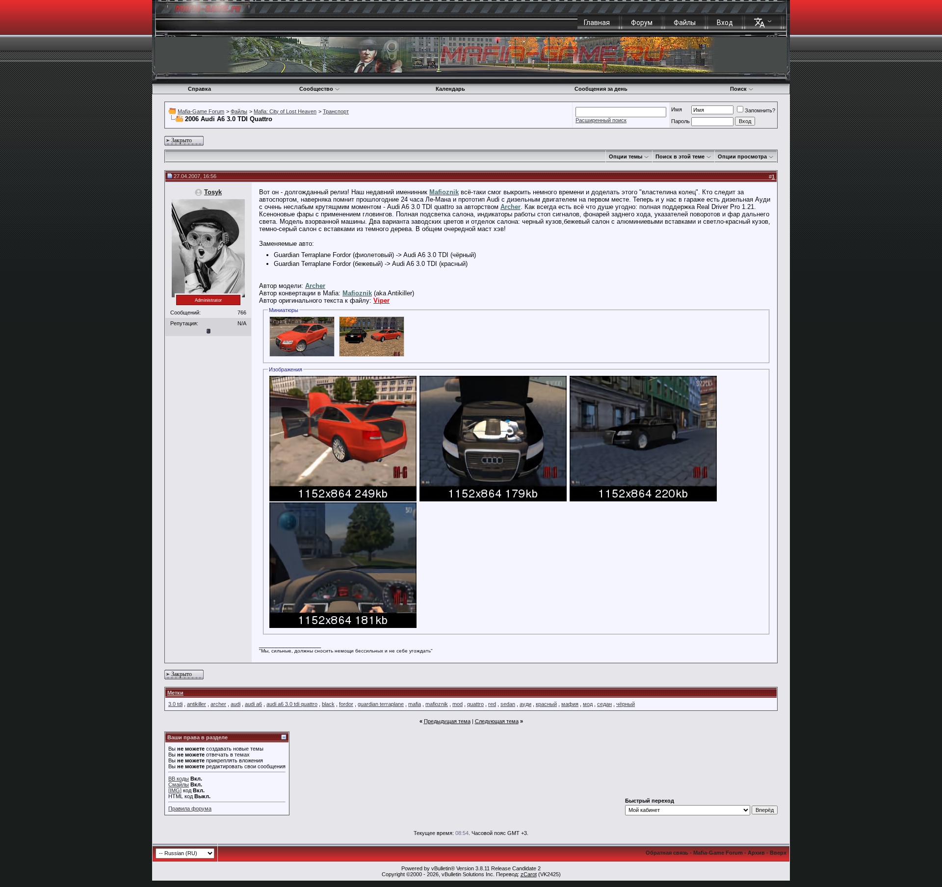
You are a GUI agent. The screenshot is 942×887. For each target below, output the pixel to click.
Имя (676, 109)
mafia (414, 704)
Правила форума (189, 808)
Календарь (450, 89)
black (328, 704)
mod (457, 704)
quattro (475, 704)
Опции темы (625, 156)
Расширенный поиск (601, 120)
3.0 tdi (175, 704)
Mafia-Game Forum (201, 111)
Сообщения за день (601, 89)
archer (218, 704)
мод (588, 704)
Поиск (738, 89)
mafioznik (436, 704)
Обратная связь (667, 853)
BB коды (178, 779)
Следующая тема (497, 721)
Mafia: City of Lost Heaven (285, 111)
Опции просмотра (742, 156)
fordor (346, 704)
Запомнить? (760, 110)
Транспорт (336, 111)
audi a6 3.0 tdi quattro (291, 704)
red (492, 704)
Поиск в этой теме (680, 156)
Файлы (685, 22)
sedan (507, 704)
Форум (642, 22)
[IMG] (175, 790)
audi (235, 704)
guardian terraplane (381, 704)
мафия (569, 704)
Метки (175, 693)
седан (604, 704)
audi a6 (253, 704)
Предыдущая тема (447, 721)
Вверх (778, 853)
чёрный (625, 704)
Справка (199, 89)
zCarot (529, 874)
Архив (756, 853)
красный (546, 704)
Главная (597, 22)
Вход (725, 22)
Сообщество (316, 89)
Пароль (680, 121)
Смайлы (178, 784)
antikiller (196, 704)
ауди (525, 704)
